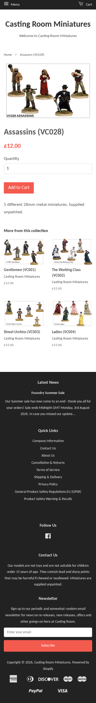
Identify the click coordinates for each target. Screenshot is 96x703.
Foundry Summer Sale (48, 393)
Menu (15, 5)
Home (8, 54)
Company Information (48, 441)
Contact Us (48, 448)
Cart (88, 5)
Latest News (48, 383)
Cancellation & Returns (48, 463)
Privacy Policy (48, 484)
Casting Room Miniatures (48, 25)
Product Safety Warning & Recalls (48, 499)
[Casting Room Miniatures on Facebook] (48, 537)
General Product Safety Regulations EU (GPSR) (48, 492)
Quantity (11, 159)
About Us (48, 456)
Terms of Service (48, 470)
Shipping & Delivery (48, 477)
